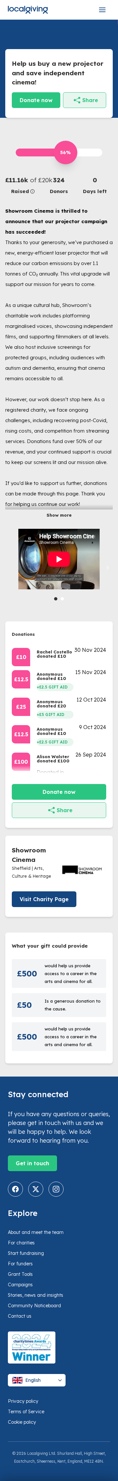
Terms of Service (26, 1412)
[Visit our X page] (35, 1189)
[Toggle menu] (102, 10)
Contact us (19, 1316)
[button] (23, 185)
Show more (59, 515)
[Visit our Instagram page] (56, 1189)
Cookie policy (22, 1422)
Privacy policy (23, 1401)
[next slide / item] (108, 567)
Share (90, 100)
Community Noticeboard (34, 1306)
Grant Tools (20, 1274)
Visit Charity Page (44, 899)
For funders (20, 1264)
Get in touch (32, 1163)
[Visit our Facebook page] (15, 1189)
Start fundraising (26, 1253)
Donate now (36, 100)
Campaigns (20, 1285)
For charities (21, 1243)
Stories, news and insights (35, 1295)
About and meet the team (36, 1232)
